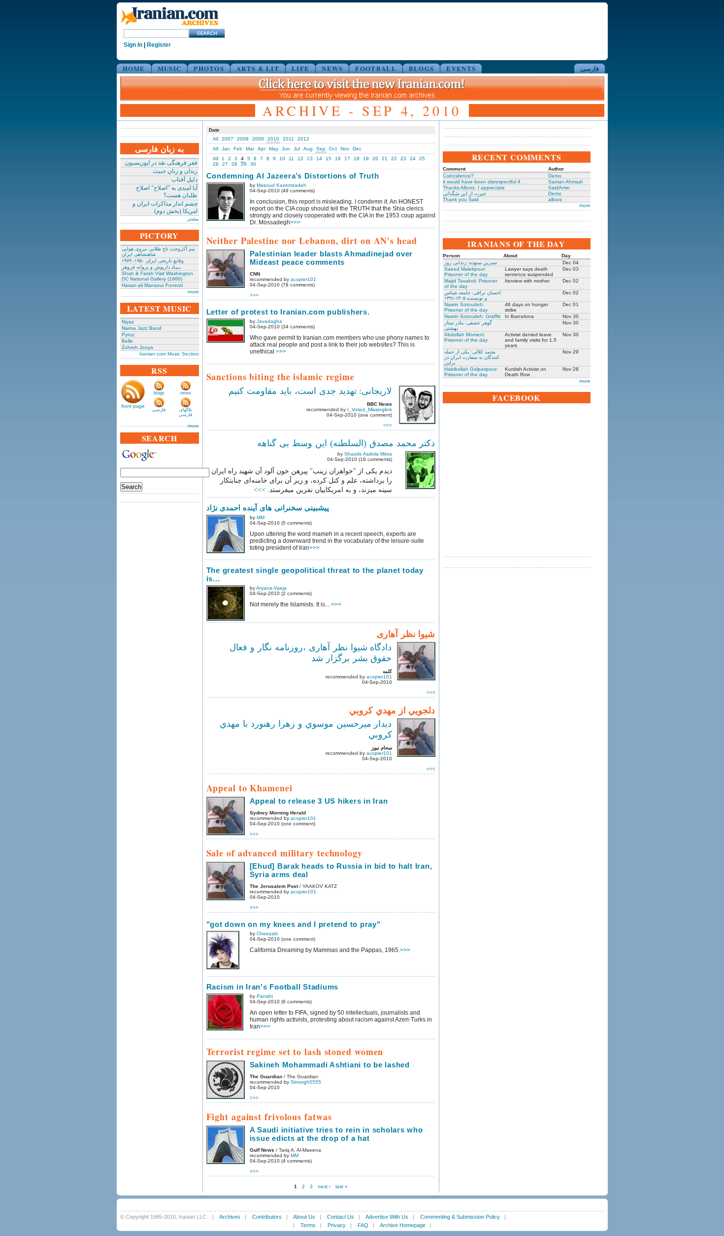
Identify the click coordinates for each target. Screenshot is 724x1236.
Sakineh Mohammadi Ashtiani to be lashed (330, 1064)
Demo (554, 175)
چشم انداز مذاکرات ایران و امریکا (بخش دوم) (164, 207)
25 (422, 158)
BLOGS (421, 68)
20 (375, 158)
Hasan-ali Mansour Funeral (152, 285)
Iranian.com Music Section (169, 353)
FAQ (363, 1225)
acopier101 (303, 279)
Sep (321, 148)
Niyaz (128, 321)
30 (253, 164)
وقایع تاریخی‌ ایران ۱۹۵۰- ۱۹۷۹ (153, 260)
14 (319, 158)
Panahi (265, 996)
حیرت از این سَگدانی (464, 193)
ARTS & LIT (257, 68)
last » (341, 1186)
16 (338, 158)
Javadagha (269, 321)
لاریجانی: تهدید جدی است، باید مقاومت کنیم (310, 391)
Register (159, 44)
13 (310, 158)
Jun (286, 148)
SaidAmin (559, 187)
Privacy (337, 1225)
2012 (303, 138)
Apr (261, 148)
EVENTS (461, 68)
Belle (127, 341)
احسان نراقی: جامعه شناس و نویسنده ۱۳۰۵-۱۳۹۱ (472, 295)
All (215, 138)
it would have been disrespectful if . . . (486, 181)
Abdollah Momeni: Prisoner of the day (466, 337)
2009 (258, 138)
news (185, 392)
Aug (308, 148)
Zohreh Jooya (137, 347)
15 (328, 158)
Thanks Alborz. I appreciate (474, 187)
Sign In (133, 44)
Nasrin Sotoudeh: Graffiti (472, 316)
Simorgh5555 (306, 1082)
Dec (357, 148)
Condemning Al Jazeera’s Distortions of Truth (292, 176)
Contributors (267, 1217)
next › (324, 1186)
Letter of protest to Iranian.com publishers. (288, 312)
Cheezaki (267, 933)
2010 (273, 138)
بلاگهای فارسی (185, 412)
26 (216, 164)
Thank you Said (461, 199)
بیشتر (193, 218)
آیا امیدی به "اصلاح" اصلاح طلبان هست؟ (166, 191)
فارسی (589, 68)
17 (347, 158)
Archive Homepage (403, 1225)
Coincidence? (458, 175)
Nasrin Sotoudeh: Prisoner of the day (466, 307)
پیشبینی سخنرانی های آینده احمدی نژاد (267, 507)
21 (385, 158)
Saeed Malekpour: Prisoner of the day (466, 271)
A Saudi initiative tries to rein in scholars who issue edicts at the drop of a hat (336, 1134)
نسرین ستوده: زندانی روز (470, 262)
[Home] (169, 26)
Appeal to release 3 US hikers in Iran (319, 801)
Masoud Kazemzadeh (281, 185)
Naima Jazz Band (142, 328)
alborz (555, 199)
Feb (237, 148)
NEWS (332, 68)
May (273, 148)
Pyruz (128, 334)
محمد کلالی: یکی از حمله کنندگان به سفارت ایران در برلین (471, 357)
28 (234, 164)
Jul (297, 148)
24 (413, 158)
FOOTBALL (375, 68)
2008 (243, 138)
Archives (229, 1217)
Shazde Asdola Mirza (368, 454)
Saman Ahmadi (565, 181)
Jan (226, 148)
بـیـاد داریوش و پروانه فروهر (151, 267)
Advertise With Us (386, 1217)
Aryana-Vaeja (271, 588)
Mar (250, 148)
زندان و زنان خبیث (175, 171)
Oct (333, 148)
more (193, 291)
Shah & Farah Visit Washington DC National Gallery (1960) (157, 276)
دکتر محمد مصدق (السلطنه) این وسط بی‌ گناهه (346, 443)
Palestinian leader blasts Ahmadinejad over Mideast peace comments (331, 257)
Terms (308, 1225)
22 (394, 158)
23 (403, 158)
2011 (288, 138)
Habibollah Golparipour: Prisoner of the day (471, 371)
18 (357, 158)
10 (282, 158)
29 (244, 164)
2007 (227, 138)
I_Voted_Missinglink (369, 409)
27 (225, 164)
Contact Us (340, 1217)
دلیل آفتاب (184, 179)
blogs (159, 392)
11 (291, 158)
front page (133, 406)
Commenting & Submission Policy (460, 1217)
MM (260, 517)
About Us (304, 1217)
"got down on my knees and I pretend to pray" (293, 924)
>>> (295, 222)
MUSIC (170, 68)
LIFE (300, 68)
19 (366, 158)
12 (300, 158)
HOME (134, 68)
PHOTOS (209, 68)
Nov (344, 148)
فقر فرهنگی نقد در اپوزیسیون (161, 162)
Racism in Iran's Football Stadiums (272, 987)
